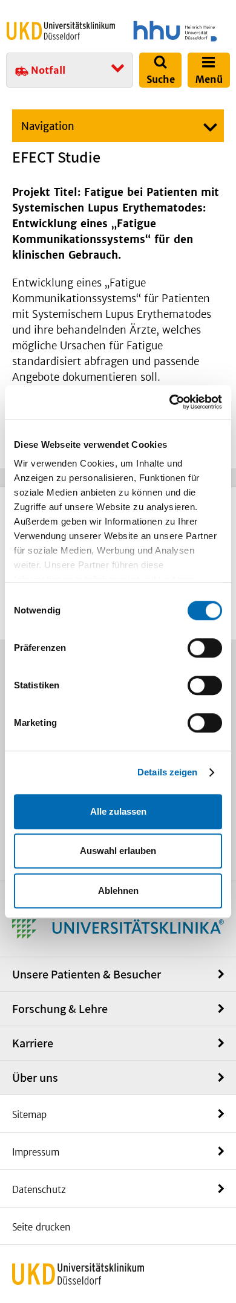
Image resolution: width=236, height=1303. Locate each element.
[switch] (205, 648)
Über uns (35, 1077)
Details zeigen (167, 772)
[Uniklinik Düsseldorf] (61, 31)
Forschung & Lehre (60, 1009)
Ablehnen (118, 890)
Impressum (35, 1152)
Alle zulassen (118, 811)
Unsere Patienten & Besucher (86, 974)
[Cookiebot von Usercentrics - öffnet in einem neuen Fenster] (169, 402)
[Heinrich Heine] (175, 31)
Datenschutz (39, 1189)
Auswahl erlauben (118, 850)
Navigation (47, 126)
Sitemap (29, 1114)
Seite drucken (41, 1227)
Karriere (32, 1043)
